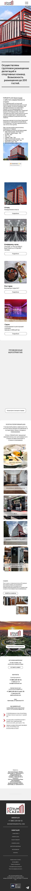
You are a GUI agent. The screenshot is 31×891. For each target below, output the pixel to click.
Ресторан (8, 286)
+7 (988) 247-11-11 (15, 681)
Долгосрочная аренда (15, 846)
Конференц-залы (11, 244)
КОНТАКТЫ (15, 852)
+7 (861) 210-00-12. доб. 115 (15, 691)
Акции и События (15, 839)
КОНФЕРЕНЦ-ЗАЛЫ (15, 843)
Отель (7, 207)
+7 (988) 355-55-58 (15, 693)
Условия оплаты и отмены (15, 859)
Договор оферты (15, 862)
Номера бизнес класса (11, 210)
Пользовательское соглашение (15, 866)
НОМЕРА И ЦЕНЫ (15, 836)
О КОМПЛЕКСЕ (15, 833)
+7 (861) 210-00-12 (15, 680)
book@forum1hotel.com (16, 683)
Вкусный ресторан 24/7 (11, 288)
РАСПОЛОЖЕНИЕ (15, 849)
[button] (15, 667)
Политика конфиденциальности (15, 868)
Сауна (7, 324)
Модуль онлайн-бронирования (11, 20)
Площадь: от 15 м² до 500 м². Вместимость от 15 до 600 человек (13, 248)
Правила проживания (15, 864)
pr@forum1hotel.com (15, 695)
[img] (15, 193)
